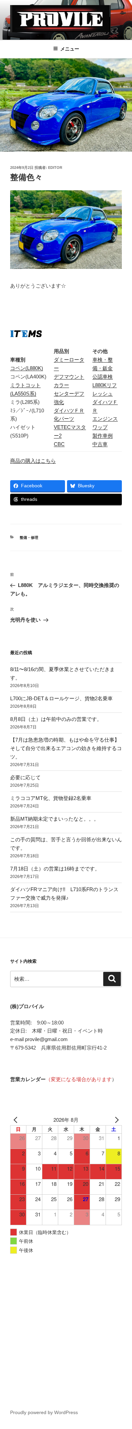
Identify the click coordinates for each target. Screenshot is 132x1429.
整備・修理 (29, 537)
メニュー (69, 49)
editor (55, 167)
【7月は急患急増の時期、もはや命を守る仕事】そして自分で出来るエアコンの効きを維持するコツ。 (66, 748)
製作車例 (102, 435)
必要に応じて (25, 777)
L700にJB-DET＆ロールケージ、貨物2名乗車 (61, 698)
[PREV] (16, 1120)
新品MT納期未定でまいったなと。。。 (54, 819)
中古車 (100, 444)
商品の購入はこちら (33, 461)
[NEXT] (115, 1120)
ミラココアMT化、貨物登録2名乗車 (50, 798)
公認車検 (102, 376)
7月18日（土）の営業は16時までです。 (55, 869)
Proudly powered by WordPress (44, 1412)
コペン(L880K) (26, 368)
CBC (59, 444)
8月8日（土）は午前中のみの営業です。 (56, 719)
